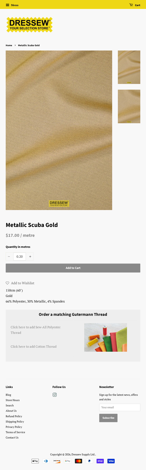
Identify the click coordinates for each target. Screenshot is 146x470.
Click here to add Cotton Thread (33, 346)
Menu (14, 5)
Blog (8, 395)
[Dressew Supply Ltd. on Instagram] (54, 395)
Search (10, 405)
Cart (137, 5)
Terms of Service (15, 432)
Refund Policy (14, 416)
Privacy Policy (14, 427)
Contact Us (12, 437)
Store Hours (13, 400)
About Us (11, 410)
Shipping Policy (15, 421)
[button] (20, 283)
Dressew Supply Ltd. (83, 454)
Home (9, 45)
